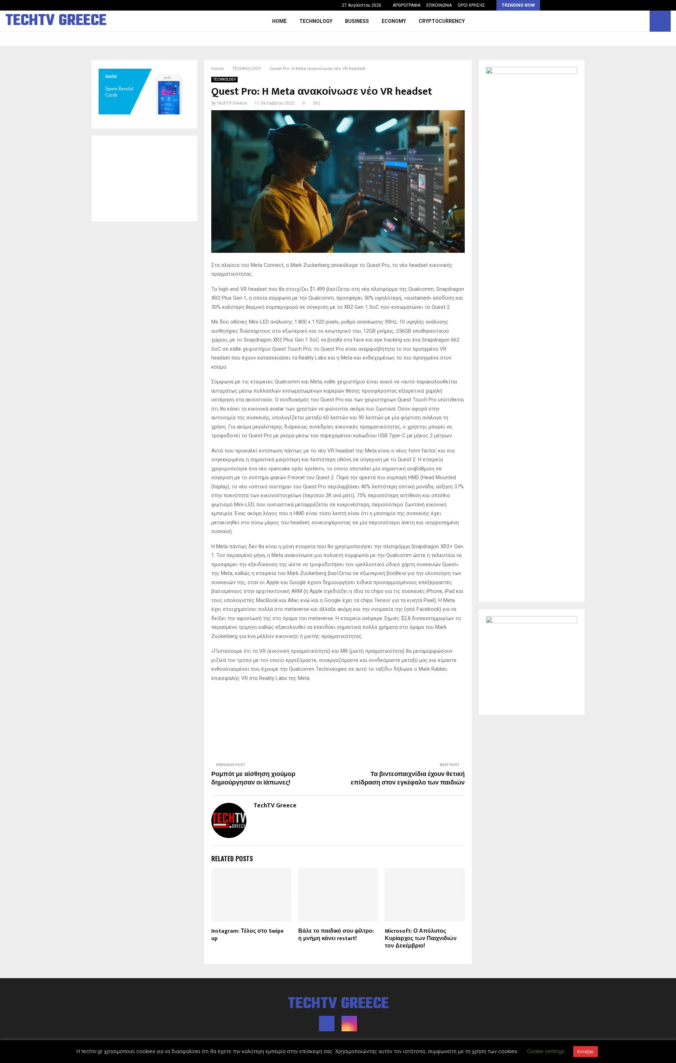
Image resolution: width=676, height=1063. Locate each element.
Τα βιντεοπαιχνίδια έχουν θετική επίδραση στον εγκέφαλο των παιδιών (408, 778)
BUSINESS (357, 21)
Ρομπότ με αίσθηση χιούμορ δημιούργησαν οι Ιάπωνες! (253, 778)
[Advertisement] (144, 178)
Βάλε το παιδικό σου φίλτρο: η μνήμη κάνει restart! (336, 934)
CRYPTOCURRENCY (442, 21)
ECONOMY (394, 21)
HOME (279, 21)
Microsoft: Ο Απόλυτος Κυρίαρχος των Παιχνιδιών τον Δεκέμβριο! (421, 938)
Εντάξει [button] (585, 1051)
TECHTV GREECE (55, 21)
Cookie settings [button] (545, 1051)
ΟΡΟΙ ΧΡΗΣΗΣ (471, 5)
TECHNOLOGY (315, 21)
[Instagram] (642, 21)
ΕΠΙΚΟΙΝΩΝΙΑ (439, 5)
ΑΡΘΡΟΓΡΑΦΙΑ (406, 5)
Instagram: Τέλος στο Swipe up (247, 934)
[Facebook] (634, 21)
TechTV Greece (232, 103)
